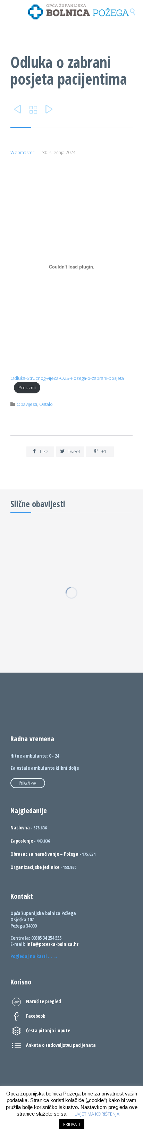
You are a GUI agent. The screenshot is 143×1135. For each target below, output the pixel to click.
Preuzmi (27, 387)
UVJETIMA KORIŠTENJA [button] (97, 1114)
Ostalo (46, 404)
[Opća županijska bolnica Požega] (78, 11)
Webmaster (22, 152)
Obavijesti (27, 404)
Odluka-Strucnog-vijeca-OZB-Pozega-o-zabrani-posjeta (67, 378)
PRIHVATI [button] (71, 1124)
